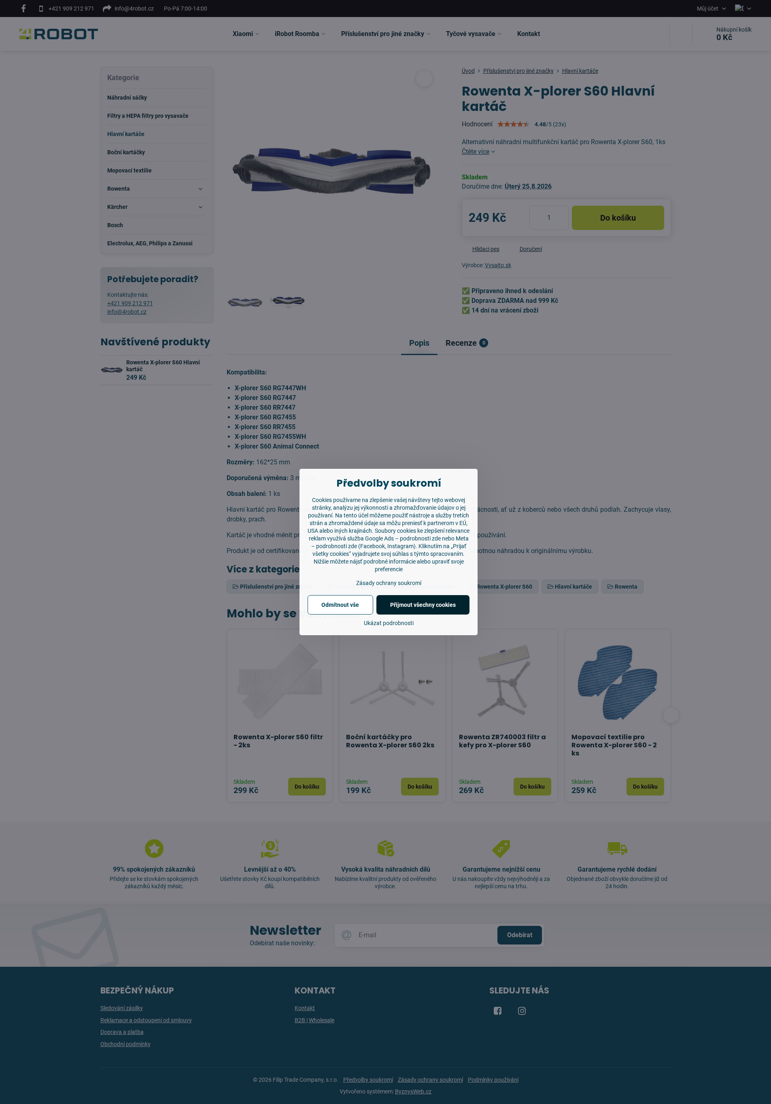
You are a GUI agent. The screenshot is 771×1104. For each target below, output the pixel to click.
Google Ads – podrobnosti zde (403, 538)
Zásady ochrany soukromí (388, 583)
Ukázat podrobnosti (389, 623)
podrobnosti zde (336, 546)
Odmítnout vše (340, 605)
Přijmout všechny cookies (423, 605)
